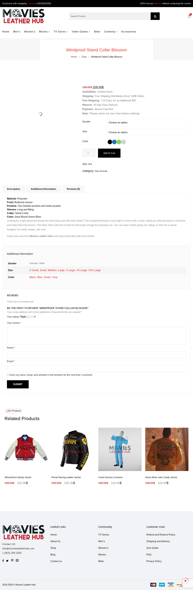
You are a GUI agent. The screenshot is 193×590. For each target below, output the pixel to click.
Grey (55, 277)
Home (5, 31)
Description (13, 189)
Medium (52, 270)
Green (47, 277)
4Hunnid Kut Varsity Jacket (18, 477)
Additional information (43, 189)
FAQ (148, 554)
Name (11, 347)
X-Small (33, 270)
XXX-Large (94, 270)
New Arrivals (101, 171)
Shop (84, 56)
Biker (97, 31)
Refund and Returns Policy (160, 534)
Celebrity (109, 31)
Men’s (16, 31)
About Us (55, 541)
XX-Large (81, 270)
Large (61, 270)
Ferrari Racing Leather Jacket (66, 477)
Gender (86, 121)
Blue (39, 277)
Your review (14, 323)
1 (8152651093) (43, 3)
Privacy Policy (154, 561)
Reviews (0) (73, 189)
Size (84, 131)
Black (32, 277)
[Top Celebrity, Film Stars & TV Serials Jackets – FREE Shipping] (23, 16)
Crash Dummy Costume (110, 477)
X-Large (70, 270)
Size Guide (152, 548)
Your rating (13, 316)
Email (11, 361)
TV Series (60, 31)
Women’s (29, 31)
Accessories (128, 31)
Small (43, 270)
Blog (52, 554)
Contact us (56, 561)
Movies (43, 31)
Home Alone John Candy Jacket (161, 477)
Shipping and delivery (158, 541)
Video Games (80, 31)
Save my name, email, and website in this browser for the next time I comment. (51, 375)
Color (85, 141)
